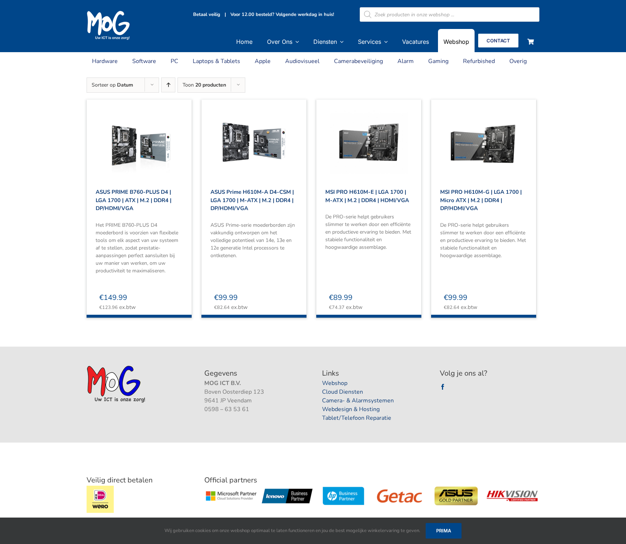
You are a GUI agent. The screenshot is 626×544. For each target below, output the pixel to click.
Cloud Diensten (342, 392)
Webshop (334, 383)
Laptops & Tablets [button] (216, 61)
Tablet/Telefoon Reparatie (356, 418)
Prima (443, 530)
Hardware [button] (105, 61)
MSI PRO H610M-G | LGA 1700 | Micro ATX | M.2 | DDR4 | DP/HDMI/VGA (481, 200)
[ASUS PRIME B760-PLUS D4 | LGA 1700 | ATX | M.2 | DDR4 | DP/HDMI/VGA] (139, 135)
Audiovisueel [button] (302, 61)
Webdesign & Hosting (351, 409)
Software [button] (144, 61)
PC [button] (174, 61)
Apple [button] (263, 61)
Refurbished (479, 61)
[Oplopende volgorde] (168, 85)
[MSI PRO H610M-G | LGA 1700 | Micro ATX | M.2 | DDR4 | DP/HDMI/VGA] (484, 135)
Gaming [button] (438, 61)
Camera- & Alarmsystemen (358, 401)
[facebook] (443, 387)
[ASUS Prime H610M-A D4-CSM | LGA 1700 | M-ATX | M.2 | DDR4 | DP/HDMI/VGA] (254, 135)
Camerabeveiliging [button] (358, 61)
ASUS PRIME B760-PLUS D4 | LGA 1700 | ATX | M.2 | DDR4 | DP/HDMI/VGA (133, 200)
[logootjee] (117, 368)
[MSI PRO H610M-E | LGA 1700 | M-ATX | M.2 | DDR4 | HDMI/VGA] (369, 135)
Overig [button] (518, 61)
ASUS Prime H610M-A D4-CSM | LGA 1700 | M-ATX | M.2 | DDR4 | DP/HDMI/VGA (252, 200)
